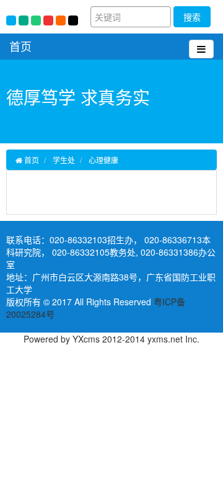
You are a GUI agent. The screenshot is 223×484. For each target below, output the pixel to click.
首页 (20, 46)
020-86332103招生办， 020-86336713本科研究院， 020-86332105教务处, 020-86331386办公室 (111, 252)
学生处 (64, 160)
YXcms (86, 339)
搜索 (192, 17)
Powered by (48, 339)
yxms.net (165, 339)
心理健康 (103, 160)
